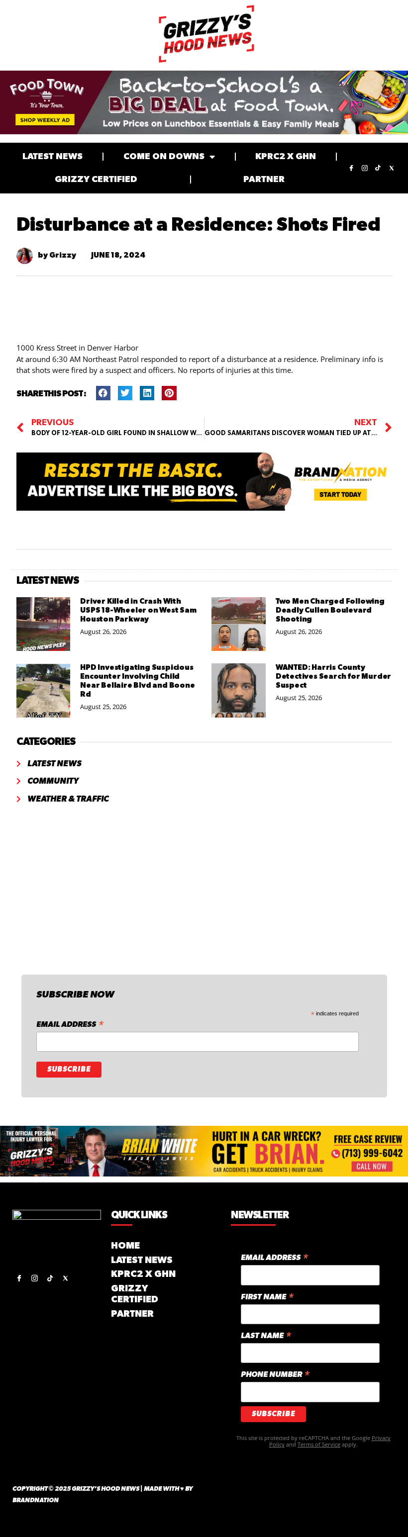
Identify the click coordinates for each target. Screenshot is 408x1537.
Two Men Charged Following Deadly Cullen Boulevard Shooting (330, 610)
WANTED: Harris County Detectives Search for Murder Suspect (333, 676)
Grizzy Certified (96, 179)
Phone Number (275, 1375)
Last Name (266, 1336)
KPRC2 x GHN (285, 156)
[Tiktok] (378, 168)
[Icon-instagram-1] (365, 168)
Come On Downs (163, 156)
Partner (264, 179)
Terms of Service (319, 1444)
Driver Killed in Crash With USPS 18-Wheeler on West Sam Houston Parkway (138, 610)
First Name (267, 1297)
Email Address (69, 1025)
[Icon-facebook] (351, 168)
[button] (103, 393)
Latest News (52, 156)
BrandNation (35, 1500)
